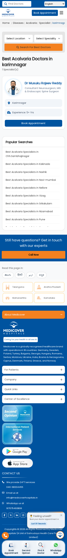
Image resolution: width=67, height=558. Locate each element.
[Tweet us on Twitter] (10, 515)
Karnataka (49, 297)
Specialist (45, 23)
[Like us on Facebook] (4, 515)
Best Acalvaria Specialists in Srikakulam (29, 203)
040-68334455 (14, 487)
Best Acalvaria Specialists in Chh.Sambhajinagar (22, 154)
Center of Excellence (17, 399)
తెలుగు (8, 275)
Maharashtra (19, 297)
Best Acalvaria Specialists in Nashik (26, 172)
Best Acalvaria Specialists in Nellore (26, 187)
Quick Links (11, 389)
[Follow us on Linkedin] (16, 515)
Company (10, 379)
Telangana (18, 287)
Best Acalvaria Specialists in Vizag (26, 195)
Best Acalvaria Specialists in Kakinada (28, 164)
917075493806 (14, 508)
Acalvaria (31, 23)
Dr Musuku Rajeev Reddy (43, 83)
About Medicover (14, 314)
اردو (31, 275)
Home (6, 23)
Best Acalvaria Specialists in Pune (25, 219)
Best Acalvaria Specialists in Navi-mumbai (31, 180)
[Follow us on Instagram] (23, 515)
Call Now (34, 254)
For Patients (11, 369)
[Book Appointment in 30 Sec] (60, 535)
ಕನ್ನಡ (41, 275)
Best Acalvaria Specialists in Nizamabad (29, 211)
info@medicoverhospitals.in (22, 497)
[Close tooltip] (61, 515)
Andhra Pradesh (52, 287)
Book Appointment (45, 13)
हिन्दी (20, 275)
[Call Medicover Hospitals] (5, 535)
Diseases (18, 23)
